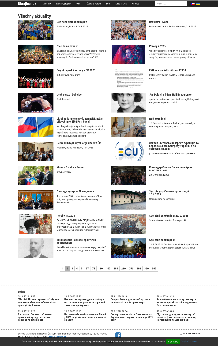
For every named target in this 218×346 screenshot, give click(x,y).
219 (123, 268)
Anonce (135, 3)
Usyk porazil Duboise (69, 94)
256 (131, 268)
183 (116, 268)
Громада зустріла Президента (75, 191)
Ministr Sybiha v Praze (70, 167)
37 (87, 268)
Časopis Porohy (94, 3)
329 (146, 268)
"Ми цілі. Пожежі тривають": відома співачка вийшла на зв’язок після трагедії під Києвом (38, 302)
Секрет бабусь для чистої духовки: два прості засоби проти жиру (130, 301)
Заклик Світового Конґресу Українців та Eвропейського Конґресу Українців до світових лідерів (174, 145)
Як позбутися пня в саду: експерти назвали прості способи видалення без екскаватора (177, 302)
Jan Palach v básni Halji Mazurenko (170, 94)
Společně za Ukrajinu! (162, 239)
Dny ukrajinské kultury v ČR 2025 (76, 70)
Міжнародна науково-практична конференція (77, 241)
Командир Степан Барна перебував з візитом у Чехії (171, 169)
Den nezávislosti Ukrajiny (72, 21)
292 (139, 268)
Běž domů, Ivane (159, 21)
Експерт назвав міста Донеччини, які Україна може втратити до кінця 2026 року (132, 317)
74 (93, 268)
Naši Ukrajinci (157, 118)
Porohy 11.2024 (66, 215)
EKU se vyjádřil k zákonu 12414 (167, 70)
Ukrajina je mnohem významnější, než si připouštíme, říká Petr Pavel (80, 120)
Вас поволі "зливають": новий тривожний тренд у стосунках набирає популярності (35, 317)
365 (154, 268)
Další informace (189, 341)
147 (108, 268)
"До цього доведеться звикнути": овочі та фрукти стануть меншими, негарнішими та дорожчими (176, 317)
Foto (108, 3)
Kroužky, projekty (63, 3)
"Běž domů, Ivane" (67, 46)
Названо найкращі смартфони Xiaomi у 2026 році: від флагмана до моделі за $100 (85, 317)
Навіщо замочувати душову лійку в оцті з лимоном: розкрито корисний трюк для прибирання (84, 302)
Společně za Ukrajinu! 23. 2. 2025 (168, 215)
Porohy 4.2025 (157, 46)
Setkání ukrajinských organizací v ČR (79, 143)
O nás (79, 3)
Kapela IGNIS (121, 3)
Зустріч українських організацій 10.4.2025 (169, 193)
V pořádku (173, 341)
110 (100, 268)
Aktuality (47, 3)
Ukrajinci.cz (27, 3)
